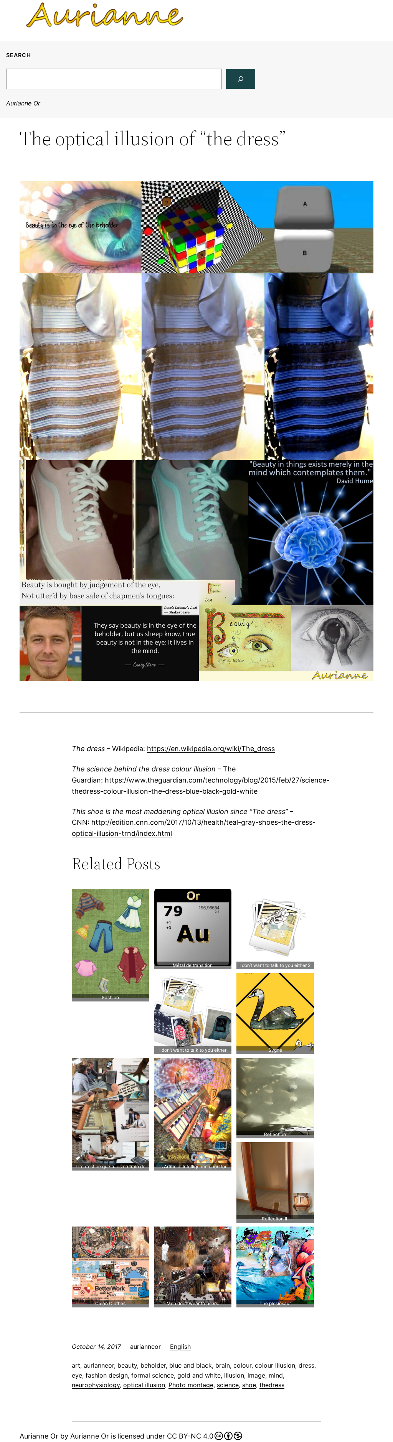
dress (306, 1365)
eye (77, 1375)
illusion (234, 1375)
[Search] (241, 79)
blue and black (190, 1365)
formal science (152, 1375)
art (76, 1365)
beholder (153, 1365)
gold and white (199, 1375)
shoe (249, 1385)
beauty (127, 1365)
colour (242, 1365)
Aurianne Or (23, 103)
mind (276, 1375)
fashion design (107, 1375)
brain (222, 1365)
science (228, 1385)
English (180, 1346)
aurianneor (99, 1365)
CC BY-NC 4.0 (190, 1436)
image (256, 1375)
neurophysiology (96, 1385)
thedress (271, 1385)
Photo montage (190, 1385)
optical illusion (144, 1385)
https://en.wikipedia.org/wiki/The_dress (211, 749)
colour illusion (275, 1365)
